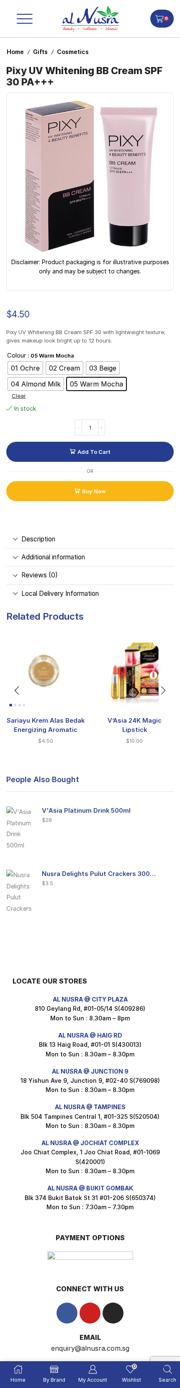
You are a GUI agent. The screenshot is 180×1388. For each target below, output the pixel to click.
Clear (19, 395)
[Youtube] (90, 1313)
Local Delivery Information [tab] (60, 593)
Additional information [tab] (53, 557)
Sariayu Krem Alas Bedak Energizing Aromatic (46, 725)
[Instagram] (113, 1313)
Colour (16, 355)
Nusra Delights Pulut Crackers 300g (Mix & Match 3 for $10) (100, 874)
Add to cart (94, 451)
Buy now (94, 491)
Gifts (40, 51)
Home (15, 51)
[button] (16, 690)
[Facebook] (67, 1313)
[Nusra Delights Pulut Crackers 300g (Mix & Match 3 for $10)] (19, 891)
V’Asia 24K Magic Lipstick (135, 725)
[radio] (25, 368)
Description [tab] (38, 539)
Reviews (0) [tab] (39, 575)
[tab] (90, 539)
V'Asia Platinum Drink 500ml (86, 810)
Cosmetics (73, 51)
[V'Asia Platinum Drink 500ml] (19, 827)
